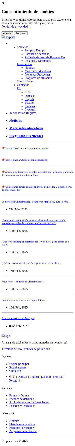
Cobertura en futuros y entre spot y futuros (23, 300)
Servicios (22, 47)
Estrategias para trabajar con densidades (26, 159)
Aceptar (7, 33)
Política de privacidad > (16, 26)
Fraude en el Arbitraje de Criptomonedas (22, 281)
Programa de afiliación (38, 78)
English (29, 99)
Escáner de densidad (37, 53)
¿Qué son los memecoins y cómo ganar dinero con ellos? (31, 263)
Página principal (19, 363)
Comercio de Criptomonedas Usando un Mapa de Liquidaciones (35, 201)
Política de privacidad (37, 349)
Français (30, 106)
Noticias (30, 67)
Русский (30, 109)
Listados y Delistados (38, 60)
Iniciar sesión (17, 113)
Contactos (23, 84)
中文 (28, 92)
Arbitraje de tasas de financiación (45, 57)
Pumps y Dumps (35, 50)
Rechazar (21, 33)
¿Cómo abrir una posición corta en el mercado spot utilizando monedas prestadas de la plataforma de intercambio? (34, 222)
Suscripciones (25, 81)
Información (24, 64)
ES (19, 88)
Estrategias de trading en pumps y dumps (26, 147)
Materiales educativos (38, 71)
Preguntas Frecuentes (37, 74)
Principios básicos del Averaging (18, 318)
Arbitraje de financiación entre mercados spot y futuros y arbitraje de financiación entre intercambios (37, 173)
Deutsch (30, 95)
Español (29, 102)
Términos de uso (12, 349)
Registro (31, 113)
